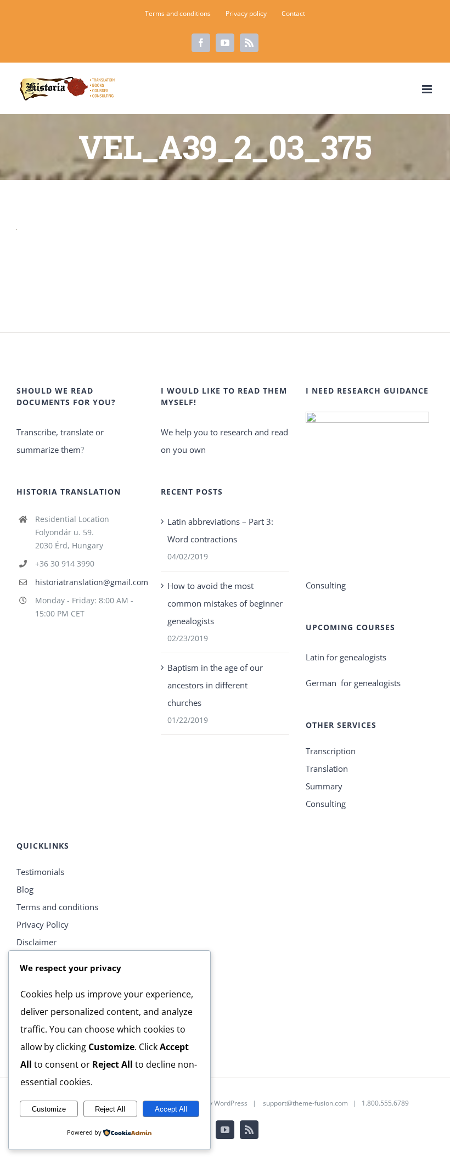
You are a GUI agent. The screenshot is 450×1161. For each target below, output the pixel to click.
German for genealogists (353, 682)
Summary (324, 786)
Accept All (171, 1109)
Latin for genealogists (346, 657)
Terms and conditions (57, 906)
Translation (327, 768)
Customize (49, 1109)
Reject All (110, 1109)
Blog (24, 889)
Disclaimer (36, 941)
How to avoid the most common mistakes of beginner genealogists (225, 603)
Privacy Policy (42, 924)
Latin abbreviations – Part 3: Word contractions (220, 530)
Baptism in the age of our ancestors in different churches (215, 685)
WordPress (231, 1103)
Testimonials (40, 871)
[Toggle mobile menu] (428, 89)
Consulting (326, 803)
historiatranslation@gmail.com (90, 582)
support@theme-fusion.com (305, 1103)
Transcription (331, 750)
